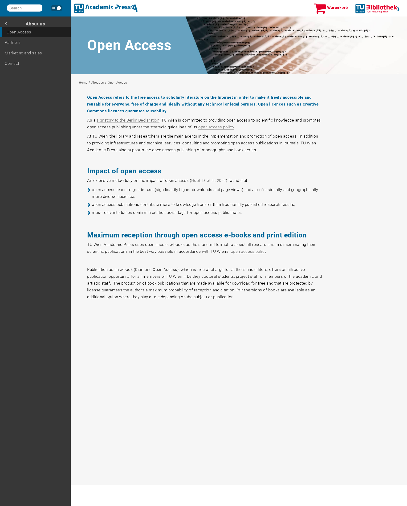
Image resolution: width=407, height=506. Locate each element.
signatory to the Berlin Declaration (128, 120)
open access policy (216, 127)
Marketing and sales (23, 53)
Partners (12, 42)
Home (83, 82)
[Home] (106, 8)
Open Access (19, 32)
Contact (12, 63)
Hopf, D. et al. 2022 (208, 180)
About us (35, 24)
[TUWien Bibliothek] (377, 8)
